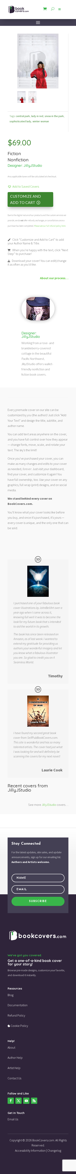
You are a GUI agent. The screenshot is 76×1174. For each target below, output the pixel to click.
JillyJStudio (33, 165)
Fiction (14, 153)
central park (23, 116)
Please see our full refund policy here (49, 226)
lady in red (37, 116)
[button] (23, 186)
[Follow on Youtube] (26, 1101)
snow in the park (54, 116)
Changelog (54, 1150)
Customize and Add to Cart (25, 199)
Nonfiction (18, 160)
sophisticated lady (20, 121)
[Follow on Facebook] (11, 1101)
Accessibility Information (30, 1150)
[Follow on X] (18, 1101)
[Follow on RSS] (34, 1101)
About (11, 1047)
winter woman (41, 121)
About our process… (54, 278)
